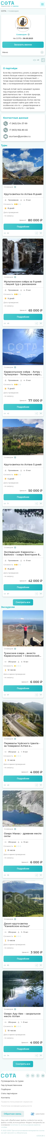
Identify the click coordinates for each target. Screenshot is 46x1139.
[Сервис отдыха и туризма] (8, 1076)
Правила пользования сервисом (16, 1102)
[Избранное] (40, 233)
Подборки (6, 1089)
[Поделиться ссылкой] (43, 60)
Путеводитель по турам (12, 1081)
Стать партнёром (9, 1093)
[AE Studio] (37, 1114)
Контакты (5, 1097)
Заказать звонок (23, 44)
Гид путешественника (11, 1085)
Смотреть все (23, 602)
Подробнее (23, 226)
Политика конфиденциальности (16, 1106)
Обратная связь (12, 1114)
